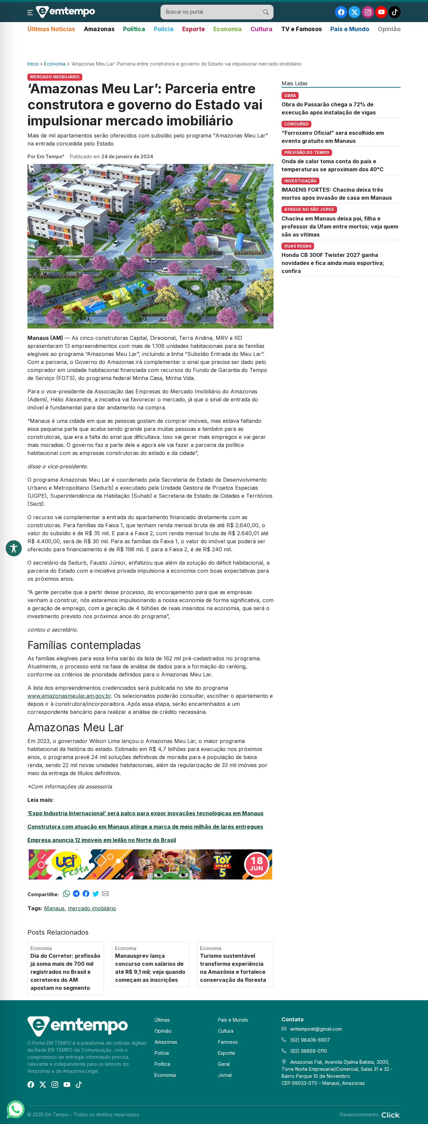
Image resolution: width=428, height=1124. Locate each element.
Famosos (228, 1042)
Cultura (261, 28)
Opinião (389, 28)
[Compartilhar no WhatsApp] (66, 894)
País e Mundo (349, 28)
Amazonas (99, 28)
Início (33, 64)
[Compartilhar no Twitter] (95, 894)
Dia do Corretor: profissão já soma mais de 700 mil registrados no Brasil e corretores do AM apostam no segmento (65, 971)
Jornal (225, 1075)
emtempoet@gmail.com (316, 1029)
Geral (224, 1064)
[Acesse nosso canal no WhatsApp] (15, 1109)
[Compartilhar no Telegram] (76, 894)
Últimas (162, 1020)
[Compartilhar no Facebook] (86, 894)
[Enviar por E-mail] (105, 894)
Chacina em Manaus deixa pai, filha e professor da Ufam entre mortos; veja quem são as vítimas (340, 226)
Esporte (193, 28)
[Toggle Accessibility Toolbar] (13, 548)
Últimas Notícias (51, 28)
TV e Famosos (301, 28)
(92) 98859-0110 (308, 1051)
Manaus (54, 908)
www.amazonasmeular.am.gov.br (69, 695)
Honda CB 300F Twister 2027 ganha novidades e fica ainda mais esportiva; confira (333, 263)
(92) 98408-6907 (309, 1040)
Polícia (164, 28)
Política (134, 28)
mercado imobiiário (92, 908)
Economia (227, 28)
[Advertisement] (214, 47)
